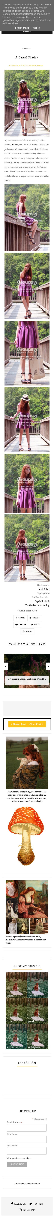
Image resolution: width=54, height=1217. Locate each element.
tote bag (14, 144)
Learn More (22, 28)
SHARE (21, 618)
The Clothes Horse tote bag (37, 605)
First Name (12, 1134)
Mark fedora (44, 589)
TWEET (36, 618)
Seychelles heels (42, 601)
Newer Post (19, 724)
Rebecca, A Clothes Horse (22, 65)
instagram (29, 1210)
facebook (20, 1204)
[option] (27, 672)
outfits (26, 48)
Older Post (35, 724)
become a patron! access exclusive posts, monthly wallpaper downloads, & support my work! (26, 939)
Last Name (12, 1145)
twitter (38, 1204)
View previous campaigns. (19, 1158)
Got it (36, 28)
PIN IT (36, 625)
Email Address (14, 1122)
